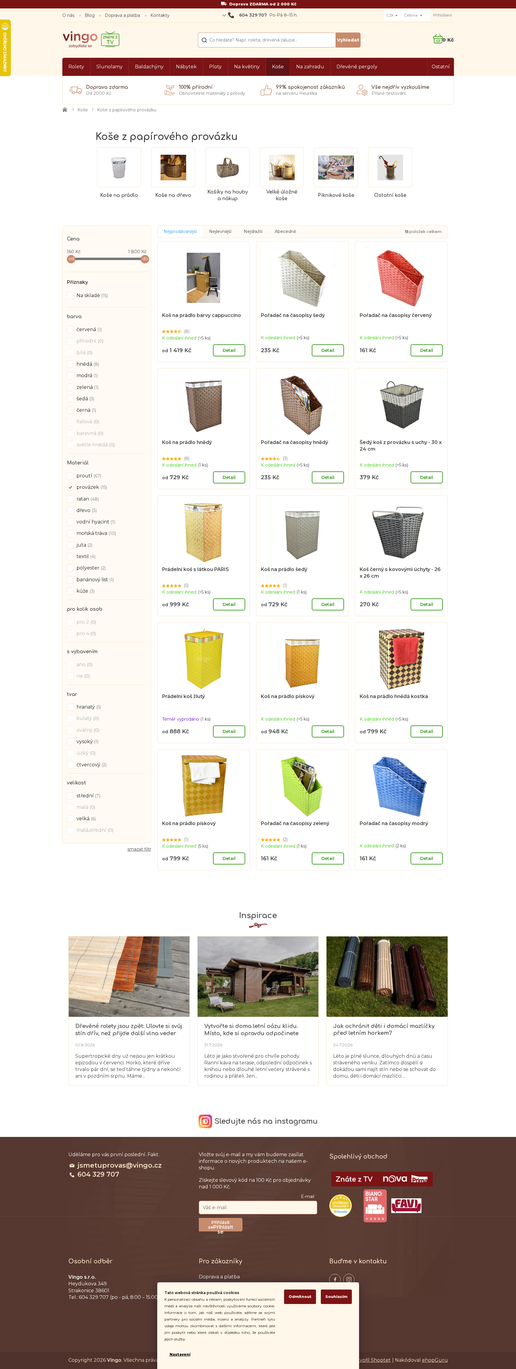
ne (83, 676)
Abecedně (285, 231)
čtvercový (91, 765)
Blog (90, 15)
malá (85, 807)
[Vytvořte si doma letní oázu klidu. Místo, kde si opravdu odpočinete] (258, 976)
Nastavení (180, 1354)
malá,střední (94, 830)
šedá (85, 399)
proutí (88, 476)
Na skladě (92, 295)
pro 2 (86, 622)
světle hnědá (95, 445)
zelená (87, 387)
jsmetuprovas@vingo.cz (119, 1165)
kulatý (87, 718)
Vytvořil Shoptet (371, 1360)
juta (84, 545)
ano (84, 664)
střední (88, 796)
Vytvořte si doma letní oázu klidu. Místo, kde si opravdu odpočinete (251, 1029)
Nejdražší (253, 231)
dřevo (86, 510)
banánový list (95, 579)
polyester (91, 568)
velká (86, 818)
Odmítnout (300, 1296)
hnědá (87, 364)
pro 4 (86, 633)
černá (86, 410)
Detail (229, 350)
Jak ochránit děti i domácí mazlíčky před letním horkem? (384, 1029)
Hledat (348, 40)
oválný (87, 730)
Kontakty (160, 15)
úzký (85, 753)
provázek (91, 487)
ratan (87, 499)
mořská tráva (96, 533)
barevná (89, 433)
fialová (87, 421)
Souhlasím (336, 1296)
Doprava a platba (122, 15)
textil (85, 556)
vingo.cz (335, 1279)
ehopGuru (435, 1360)
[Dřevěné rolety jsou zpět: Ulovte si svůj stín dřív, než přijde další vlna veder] (129, 976)
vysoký (87, 741)
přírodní (89, 341)
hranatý (88, 707)
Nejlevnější (220, 231)
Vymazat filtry (139, 851)
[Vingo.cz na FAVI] (406, 1205)
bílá (84, 352)
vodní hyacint (95, 522)
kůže (85, 591)
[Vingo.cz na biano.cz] (375, 1206)
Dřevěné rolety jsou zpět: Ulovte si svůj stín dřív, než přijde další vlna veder (128, 1029)
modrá (87, 375)
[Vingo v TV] (382, 1179)
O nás (68, 15)
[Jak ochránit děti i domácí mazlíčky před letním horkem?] (387, 976)
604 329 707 (98, 1174)
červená (89, 329)
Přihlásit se (223, 1227)
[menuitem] (76, 67)
